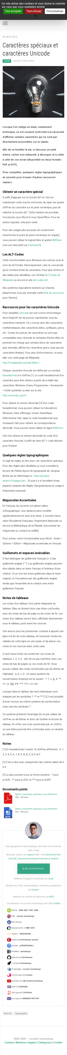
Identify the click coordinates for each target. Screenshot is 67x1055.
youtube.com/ (27, 981)
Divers (7, 61)
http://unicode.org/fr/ (14, 395)
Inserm (54, 858)
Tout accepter (13, 11)
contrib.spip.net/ (21, 975)
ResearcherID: (23, 928)
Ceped (30, 854)
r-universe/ (21, 963)
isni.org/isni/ (25, 998)
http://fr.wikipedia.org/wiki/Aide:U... (22, 362)
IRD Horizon (16, 922)
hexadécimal (10, 375)
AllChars (57, 240)
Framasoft (34, 245)
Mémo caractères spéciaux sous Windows (36, 794)
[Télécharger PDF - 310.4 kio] (9, 798)
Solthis (56, 903)
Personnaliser (55, 11)
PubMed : (21, 951)
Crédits (58, 1042)
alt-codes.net (40, 280)
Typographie (21, 1013)
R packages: (26, 969)
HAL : (22, 916)
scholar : (22, 945)
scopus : (21, 934)
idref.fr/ (19, 987)
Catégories (45, 1042)
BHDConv (58, 428)
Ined (51, 878)
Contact (9, 1042)
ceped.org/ (24, 940)
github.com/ (21, 957)
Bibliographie (33, 868)
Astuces (8, 1013)
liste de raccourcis (54, 292)
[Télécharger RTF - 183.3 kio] (9, 812)
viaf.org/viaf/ (21, 993)
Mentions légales (26, 1042)
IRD (15, 858)
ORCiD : (24, 910)
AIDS (51, 896)
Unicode (24, 313)
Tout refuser (34, 11)
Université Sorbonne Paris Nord (34, 858)
